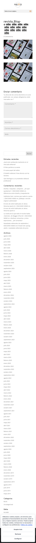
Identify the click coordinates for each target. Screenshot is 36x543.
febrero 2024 (8, 325)
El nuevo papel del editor (12, 170)
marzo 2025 (7, 286)
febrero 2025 (8, 289)
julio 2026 (7, 239)
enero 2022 (7, 399)
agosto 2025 (7, 271)
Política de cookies (26, 525)
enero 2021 (7, 434)
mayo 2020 (7, 458)
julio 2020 (7, 452)
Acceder (6, 512)
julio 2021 (7, 416)
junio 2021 (7, 419)
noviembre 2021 (9, 405)
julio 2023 (7, 345)
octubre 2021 (8, 408)
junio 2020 (7, 455)
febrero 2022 (8, 396)
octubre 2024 (8, 301)
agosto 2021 (7, 414)
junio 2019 (7, 491)
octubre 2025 (8, 265)
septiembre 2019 (9, 482)
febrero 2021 (8, 431)
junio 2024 (7, 313)
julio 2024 (7, 310)
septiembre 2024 (9, 304)
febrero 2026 (8, 254)
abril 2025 (7, 283)
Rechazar (18, 534)
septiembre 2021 (9, 411)
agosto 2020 (7, 449)
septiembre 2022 (9, 375)
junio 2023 (7, 348)
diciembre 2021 (9, 402)
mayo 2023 (7, 351)
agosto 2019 (7, 485)
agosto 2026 (7, 236)
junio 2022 (7, 384)
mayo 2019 (7, 494)
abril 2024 (7, 319)
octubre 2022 (8, 372)
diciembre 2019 (9, 473)
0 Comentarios (8, 36)
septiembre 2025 (9, 268)
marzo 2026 (7, 251)
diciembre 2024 (9, 295)
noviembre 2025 (9, 262)
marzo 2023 (7, 357)
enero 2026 (7, 257)
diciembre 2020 (9, 437)
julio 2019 (7, 488)
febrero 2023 (8, 360)
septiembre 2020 (9, 446)
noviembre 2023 (9, 334)
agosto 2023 (7, 342)
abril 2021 (7, 425)
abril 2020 (7, 461)
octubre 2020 (8, 443)
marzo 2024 (7, 322)
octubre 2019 (8, 479)
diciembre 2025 (9, 259)
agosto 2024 (7, 307)
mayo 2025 (7, 280)
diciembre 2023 (9, 331)
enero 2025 (7, 292)
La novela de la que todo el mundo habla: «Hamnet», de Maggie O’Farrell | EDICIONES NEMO (18, 216)
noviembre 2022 (9, 369)
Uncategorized (8, 504)
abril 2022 (7, 390)
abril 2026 (7, 248)
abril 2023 (7, 354)
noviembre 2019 (9, 476)
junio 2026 (7, 242)
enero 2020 (7, 470)
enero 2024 (7, 328)
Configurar (18, 538)
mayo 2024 (7, 316)
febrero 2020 (8, 467)
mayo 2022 (7, 387)
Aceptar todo (18, 529)
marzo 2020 (7, 464)
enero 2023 (7, 363)
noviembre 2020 (9, 440)
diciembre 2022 (9, 366)
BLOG (5, 501)
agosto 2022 (7, 378)
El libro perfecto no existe (12, 167)
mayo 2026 (7, 245)
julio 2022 (7, 381)
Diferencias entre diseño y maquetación (16, 193)
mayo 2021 (7, 422)
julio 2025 (7, 274)
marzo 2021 (7, 428)
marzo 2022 (7, 393)
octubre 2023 (8, 337)
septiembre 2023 (9, 340)
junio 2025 (7, 277)
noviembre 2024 (9, 298)
